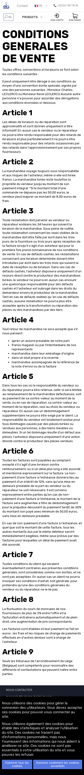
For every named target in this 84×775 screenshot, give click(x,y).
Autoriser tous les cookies (17, 764)
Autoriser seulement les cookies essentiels (57, 764)
